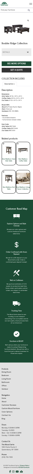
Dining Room (6, 372)
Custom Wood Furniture (11, 408)
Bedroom (5, 375)
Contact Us (6, 415)
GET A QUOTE (16, 70)
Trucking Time (16, 311)
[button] (28, 20)
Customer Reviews (9, 405)
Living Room (6, 379)
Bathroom (5, 382)
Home (4, 398)
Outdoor (5, 389)
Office (4, 386)
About (4, 401)
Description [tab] (9, 84)
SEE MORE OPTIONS (16, 64)
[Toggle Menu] (30, 4)
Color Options (7, 412)
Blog (3, 419)
